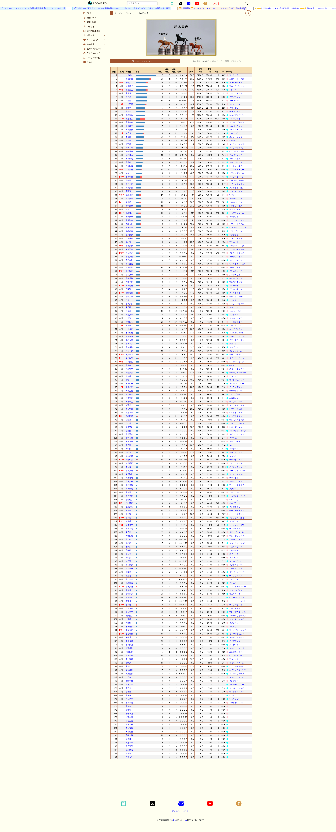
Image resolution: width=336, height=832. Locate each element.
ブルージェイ (234, 119)
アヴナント (233, 659)
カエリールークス (236, 79)
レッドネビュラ (235, 452)
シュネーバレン (235, 311)
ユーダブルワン (235, 329)
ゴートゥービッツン (237, 601)
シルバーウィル (235, 126)
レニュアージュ (235, 427)
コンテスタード (235, 238)
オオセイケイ (234, 104)
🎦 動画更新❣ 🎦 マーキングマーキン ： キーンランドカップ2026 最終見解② (195, 8)
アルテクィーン (235, 463)
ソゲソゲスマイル (236, 702)
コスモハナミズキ (236, 249)
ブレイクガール (235, 267)
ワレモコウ (233, 499)
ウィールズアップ (236, 597)
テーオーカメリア (236, 510)
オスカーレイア (235, 318)
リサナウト (233, 216)
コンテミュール (235, 351)
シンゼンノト (234, 521)
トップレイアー (235, 347)
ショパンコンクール (237, 496)
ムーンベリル (234, 275)
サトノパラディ (235, 605)
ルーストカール (235, 608)
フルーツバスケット (237, 86)
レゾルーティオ (235, 409)
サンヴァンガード (236, 572)
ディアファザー (235, 641)
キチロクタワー (235, 507)
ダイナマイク (234, 645)
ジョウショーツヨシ (237, 543)
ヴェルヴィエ (234, 594)
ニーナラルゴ (234, 492)
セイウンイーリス (236, 434)
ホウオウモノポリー (237, 372)
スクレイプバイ (235, 489)
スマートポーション (237, 405)
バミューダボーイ (236, 666)
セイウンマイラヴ (236, 184)
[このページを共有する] (248, 13)
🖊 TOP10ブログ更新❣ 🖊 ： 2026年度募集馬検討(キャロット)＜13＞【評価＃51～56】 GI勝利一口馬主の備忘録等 (105, 8)
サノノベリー (234, 623)
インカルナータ (235, 289)
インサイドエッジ (236, 253)
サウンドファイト (236, 459)
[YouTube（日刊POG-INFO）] (197, 3)
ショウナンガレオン (237, 227)
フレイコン (233, 90)
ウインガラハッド (236, 380)
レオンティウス (235, 206)
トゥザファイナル (236, 213)
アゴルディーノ (235, 82)
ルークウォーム (235, 93)
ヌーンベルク (234, 100)
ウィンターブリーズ (237, 151)
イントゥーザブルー (237, 586)
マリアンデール (235, 441)
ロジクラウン (234, 235)
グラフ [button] (138, 71)
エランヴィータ (235, 231)
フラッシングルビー (237, 677)
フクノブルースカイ (237, 630)
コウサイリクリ (235, 568)
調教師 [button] (128, 71)
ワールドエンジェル (237, 264)
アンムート (233, 242)
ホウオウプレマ (235, 391)
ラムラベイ (233, 307)
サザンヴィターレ (236, 532)
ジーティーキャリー (237, 144)
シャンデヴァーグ (236, 180)
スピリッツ (233, 626)
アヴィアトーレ (235, 158)
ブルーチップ (234, 285)
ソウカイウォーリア (237, 615)
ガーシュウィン (235, 539)
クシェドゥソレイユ (237, 619)
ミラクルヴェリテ (236, 590)
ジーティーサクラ (236, 304)
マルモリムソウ (235, 282)
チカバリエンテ (235, 155)
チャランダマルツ (236, 387)
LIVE (215, 4)
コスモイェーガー (236, 169)
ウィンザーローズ (236, 655)
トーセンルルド (235, 322)
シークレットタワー (237, 525)
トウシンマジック (236, 245)
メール (184, 820)
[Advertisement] (181, 779)
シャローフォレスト (237, 362)
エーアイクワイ (235, 325)
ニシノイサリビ (235, 137)
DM (174, 820)
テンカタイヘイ (235, 271)
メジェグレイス (235, 481)
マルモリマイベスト (237, 420)
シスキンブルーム (236, 122)
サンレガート (234, 528)
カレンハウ (233, 133)
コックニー (233, 449)
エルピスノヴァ (235, 652)
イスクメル (233, 314)
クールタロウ (234, 293)
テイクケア (233, 579)
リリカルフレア (235, 198)
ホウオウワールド (236, 336)
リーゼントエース (236, 637)
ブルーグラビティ (236, 536)
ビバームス (233, 550)
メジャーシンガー (236, 684)
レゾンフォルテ (235, 209)
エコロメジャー (235, 398)
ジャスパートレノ (236, 162)
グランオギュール (236, 173)
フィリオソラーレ (236, 332)
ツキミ (232, 195)
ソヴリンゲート (235, 699)
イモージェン (234, 108)
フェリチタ (233, 75)
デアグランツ (234, 97)
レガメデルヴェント (237, 115)
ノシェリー (233, 583)
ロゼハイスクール (236, 663)
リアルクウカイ (235, 561)
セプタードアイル (236, 224)
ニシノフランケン (236, 423)
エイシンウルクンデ (237, 670)
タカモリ (233, 343)
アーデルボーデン (236, 177)
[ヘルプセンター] (205, 3)
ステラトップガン (236, 188)
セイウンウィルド (236, 634)
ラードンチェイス (236, 354)
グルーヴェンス (235, 278)
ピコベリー (233, 376)
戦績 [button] (179, 71)
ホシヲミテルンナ (236, 416)
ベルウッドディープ (237, 431)
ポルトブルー (234, 394)
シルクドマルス (235, 412)
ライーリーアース (236, 358)
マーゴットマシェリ (237, 470)
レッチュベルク (235, 166)
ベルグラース (234, 503)
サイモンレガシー (236, 383)
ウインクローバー (236, 692)
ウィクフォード (235, 260)
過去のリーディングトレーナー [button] (145, 61)
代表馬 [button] (229, 71)
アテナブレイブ (235, 256)
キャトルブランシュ (237, 514)
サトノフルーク (235, 576)
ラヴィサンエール (236, 296)
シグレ (232, 140)
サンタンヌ (233, 681)
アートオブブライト (237, 485)
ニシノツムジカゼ (236, 518)
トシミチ (233, 300)
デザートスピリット (237, 340)
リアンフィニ (234, 557)
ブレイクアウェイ (236, 129)
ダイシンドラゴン (236, 148)
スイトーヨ (233, 554)
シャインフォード (236, 648)
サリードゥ (233, 478)
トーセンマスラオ (236, 474)
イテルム (233, 438)
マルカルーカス (235, 202)
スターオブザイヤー (237, 369)
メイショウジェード (237, 467)
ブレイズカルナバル (237, 612)
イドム (232, 695)
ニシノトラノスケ (236, 191)
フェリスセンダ (235, 547)
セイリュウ (233, 365)
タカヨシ (233, 456)
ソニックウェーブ (236, 673)
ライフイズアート (236, 401)
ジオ (231, 445)
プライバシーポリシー (181, 811)
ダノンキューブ (235, 565)
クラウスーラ (234, 111)
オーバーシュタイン (237, 688)
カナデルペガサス (236, 220)
